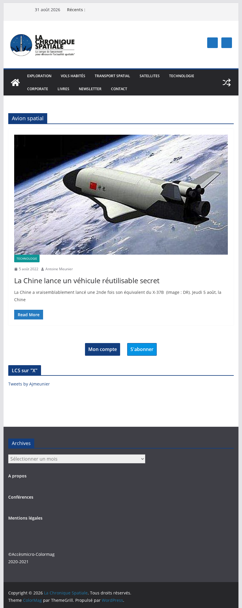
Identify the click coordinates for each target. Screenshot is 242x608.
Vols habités (73, 75)
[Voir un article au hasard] (227, 82)
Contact (119, 88)
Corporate (37, 88)
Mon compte (102, 349)
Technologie (181, 75)
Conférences (20, 497)
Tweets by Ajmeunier (29, 384)
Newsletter (90, 88)
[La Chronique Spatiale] (15, 82)
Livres (63, 88)
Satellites (150, 75)
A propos (17, 476)
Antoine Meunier (59, 268)
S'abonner (141, 349)
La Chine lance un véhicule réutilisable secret (86, 280)
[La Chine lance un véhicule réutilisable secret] (121, 195)
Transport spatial (112, 75)
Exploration (39, 75)
